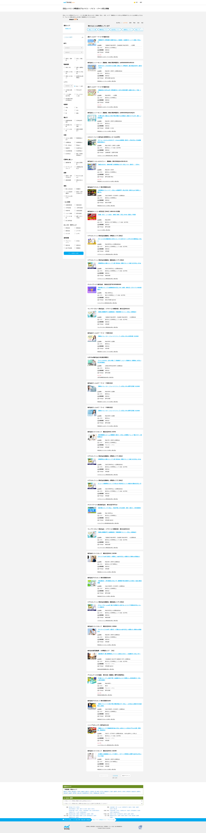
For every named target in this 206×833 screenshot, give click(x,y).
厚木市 (119, 791)
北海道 (111, 810)
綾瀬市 (70, 793)
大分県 (129, 815)
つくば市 (77, 812)
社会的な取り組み (99, 826)
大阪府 (111, 807)
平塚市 (78, 791)
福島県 (114, 812)
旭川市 (117, 810)
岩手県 (132, 810)
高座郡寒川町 (85, 793)
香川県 (88, 815)
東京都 (70, 807)
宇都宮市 (97, 810)
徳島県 (95, 815)
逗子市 (101, 791)
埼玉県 (70, 810)
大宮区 (80, 810)
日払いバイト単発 (139, 29)
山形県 (111, 812)
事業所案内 (93, 826)
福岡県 (111, 815)
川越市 (73, 810)
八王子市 (74, 807)
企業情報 (87, 826)
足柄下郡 (102, 793)
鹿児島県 (133, 815)
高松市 (91, 815)
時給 (134, 22)
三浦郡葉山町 (96, 793)
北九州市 (114, 815)
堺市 (116, 807)
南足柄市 (66, 793)
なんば (119, 807)
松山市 (73, 817)
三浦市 (111, 791)
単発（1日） (68, 67)
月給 (142, 22)
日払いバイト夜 (92, 29)
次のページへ (125, 775)
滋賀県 (137, 807)
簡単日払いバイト (103, 29)
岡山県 (74, 815)
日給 (138, 22)
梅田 (114, 807)
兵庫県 (123, 807)
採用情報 (106, 826)
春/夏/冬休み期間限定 (79, 77)
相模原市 (106, 791)
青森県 (128, 810)
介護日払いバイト (127, 29)
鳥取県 (77, 815)
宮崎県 (137, 815)
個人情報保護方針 (118, 826)
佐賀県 (119, 815)
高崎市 (84, 812)
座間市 (138, 791)
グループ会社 (111, 826)
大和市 (123, 791)
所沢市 (77, 810)
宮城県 (121, 810)
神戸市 (126, 807)
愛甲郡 (74, 793)
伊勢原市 (128, 791)
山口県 (84, 815)
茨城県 (70, 812)
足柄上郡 (79, 793)
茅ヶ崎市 (97, 791)
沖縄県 (111, 817)
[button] (141, 29)
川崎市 (69, 791)
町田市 (77, 807)
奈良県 (111, 808)
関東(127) (68, 28)
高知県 (77, 817)
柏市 (90, 810)
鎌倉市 (83, 791)
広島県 (70, 815)
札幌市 (114, 810)
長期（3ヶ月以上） (69, 77)
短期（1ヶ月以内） (69, 72)
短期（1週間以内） (79, 68)
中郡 (91, 793)
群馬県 (81, 812)
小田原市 (92, 791)
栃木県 (93, 810)
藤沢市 (87, 791)
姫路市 (130, 807)
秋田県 (139, 810)
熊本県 (126, 815)
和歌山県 (115, 808)
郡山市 (117, 812)
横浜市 (65, 791)
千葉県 (84, 810)
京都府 (133, 807)
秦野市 (115, 791)
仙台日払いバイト (115, 29)
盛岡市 (135, 810)
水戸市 (73, 812)
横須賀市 (74, 791)
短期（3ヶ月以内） (79, 72)
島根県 (81, 815)
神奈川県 (71, 808)
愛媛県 (70, 817)
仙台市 (124, 810)
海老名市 (134, 791)
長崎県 (122, 815)
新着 (130, 22)
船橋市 (87, 810)
